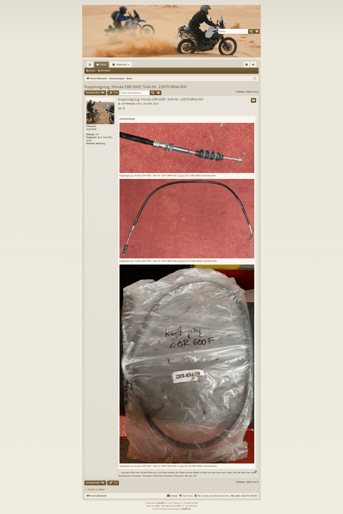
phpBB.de (186, 509)
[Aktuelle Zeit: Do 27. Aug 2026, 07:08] (255, 78)
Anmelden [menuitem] (254, 65)
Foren (103, 64)
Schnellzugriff (91, 65)
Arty (158, 506)
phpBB (160, 503)
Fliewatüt (91, 126)
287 (97, 134)
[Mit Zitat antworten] (253, 100)
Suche (92, 70)
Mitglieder (121, 64)
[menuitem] (247, 65)
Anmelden (105, 70)
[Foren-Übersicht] (171, 31)
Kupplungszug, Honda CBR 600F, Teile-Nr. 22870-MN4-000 (135, 86)
